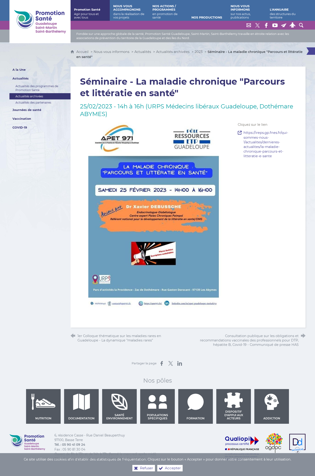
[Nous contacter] (248, 25)
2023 (198, 52)
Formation (196, 418)
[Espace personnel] (292, 25)
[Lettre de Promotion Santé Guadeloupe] (283, 25)
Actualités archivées (173, 52)
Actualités (142, 52)
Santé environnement (119, 416)
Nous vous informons (111, 52)
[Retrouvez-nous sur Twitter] (257, 25)
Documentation (81, 418)
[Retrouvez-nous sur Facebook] (266, 25)
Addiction (271, 418)
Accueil (82, 52)
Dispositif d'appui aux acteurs (233, 415)
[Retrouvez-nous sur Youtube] (274, 25)
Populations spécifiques (157, 416)
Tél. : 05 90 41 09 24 (69, 444)
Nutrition (43, 418)
